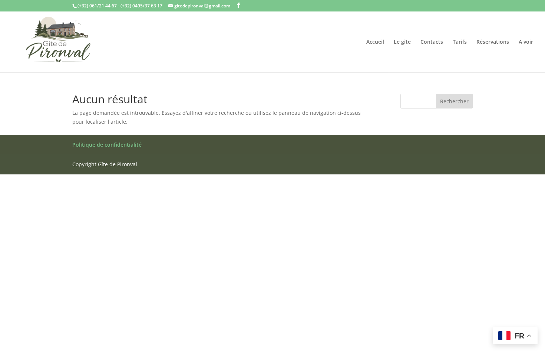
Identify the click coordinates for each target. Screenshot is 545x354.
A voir (526, 42)
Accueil (375, 42)
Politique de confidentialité (107, 144)
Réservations (492, 42)
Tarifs (460, 42)
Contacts (431, 42)
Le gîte (402, 42)
